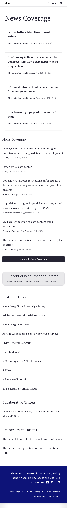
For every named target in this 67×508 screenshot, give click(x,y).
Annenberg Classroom (15, 324)
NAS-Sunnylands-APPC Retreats (21, 361)
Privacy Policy (52, 473)
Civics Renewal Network (16, 343)
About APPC (18, 473)
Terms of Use (34, 473)
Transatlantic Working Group (19, 388)
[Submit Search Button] (61, 3)
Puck (5, 171)
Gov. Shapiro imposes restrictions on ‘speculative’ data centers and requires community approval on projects (32, 185)
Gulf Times (8, 249)
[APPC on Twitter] (52, 482)
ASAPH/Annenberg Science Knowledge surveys (30, 333)
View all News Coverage (33, 259)
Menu (8, 3)
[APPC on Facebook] (47, 482)
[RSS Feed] (59, 482)
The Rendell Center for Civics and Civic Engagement (33, 439)
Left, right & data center (17, 167)
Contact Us (37, 482)
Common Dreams (11, 212)
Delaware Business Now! (14, 231)
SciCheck (7, 370)
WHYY (5, 158)
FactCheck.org (10, 352)
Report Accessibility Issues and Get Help (36, 477)
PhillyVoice (8, 194)
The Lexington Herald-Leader (21, 43)
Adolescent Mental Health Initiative (23, 315)
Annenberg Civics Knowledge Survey (24, 306)
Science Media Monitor (15, 379)
